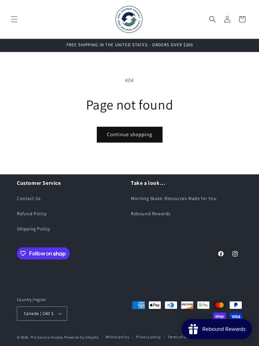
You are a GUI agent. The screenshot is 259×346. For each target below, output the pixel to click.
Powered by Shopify (81, 337)
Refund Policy (32, 214)
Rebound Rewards (151, 214)
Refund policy (118, 337)
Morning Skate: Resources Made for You (174, 198)
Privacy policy (148, 337)
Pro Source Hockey (47, 337)
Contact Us (29, 198)
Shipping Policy (33, 229)
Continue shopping (129, 134)
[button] (14, 19)
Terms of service (182, 337)
